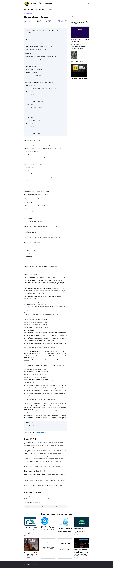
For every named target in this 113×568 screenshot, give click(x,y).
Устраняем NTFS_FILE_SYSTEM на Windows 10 (80, 40)
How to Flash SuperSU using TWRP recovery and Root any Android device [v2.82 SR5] (79, 22)
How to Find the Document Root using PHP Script (78, 47)
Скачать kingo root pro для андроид (65, 542)
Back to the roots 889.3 (30, 552)
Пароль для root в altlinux (78, 61)
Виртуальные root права (65, 528)
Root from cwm (78, 528)
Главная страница (29, 9)
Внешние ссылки (32, 428)
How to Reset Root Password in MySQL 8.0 (47, 527)
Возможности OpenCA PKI (36, 427)
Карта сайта (49, 9)
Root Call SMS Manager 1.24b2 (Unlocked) (30, 528)
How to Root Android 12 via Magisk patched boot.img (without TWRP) (81, 551)
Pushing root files (48, 542)
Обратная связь (40, 9)
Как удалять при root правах (79, 78)
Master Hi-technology (41, 3)
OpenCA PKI (31, 425)
